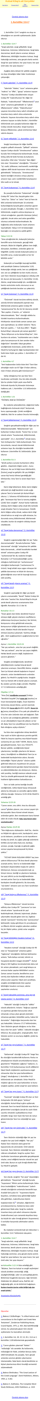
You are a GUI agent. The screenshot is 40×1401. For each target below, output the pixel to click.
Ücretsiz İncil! (15, 5)
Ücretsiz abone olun (20, 17)
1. (1, 1316)
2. (1, 1337)
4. (1, 1373)
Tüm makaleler (25, 5)
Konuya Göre (35, 5)
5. (1, 1384)
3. (1, 1346)
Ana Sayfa (5, 5)
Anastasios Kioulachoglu (11, 1296)
